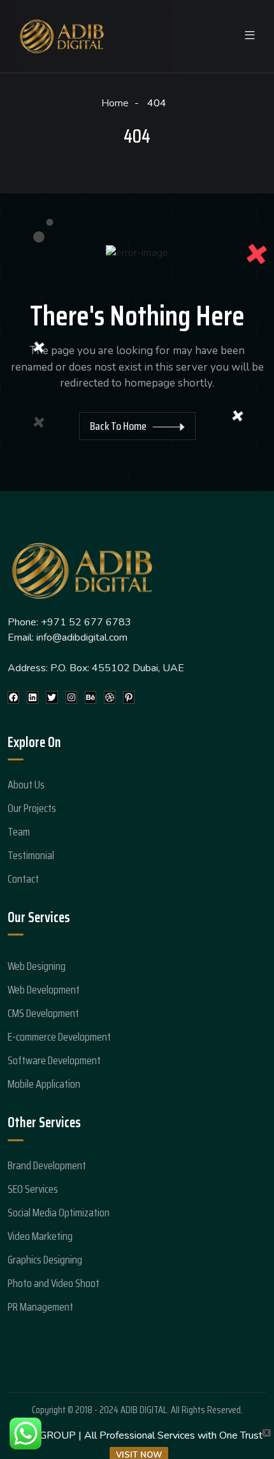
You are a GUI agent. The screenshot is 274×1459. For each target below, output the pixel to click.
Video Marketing (40, 1236)
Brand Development (47, 1165)
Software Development (54, 1060)
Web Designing (37, 966)
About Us (26, 785)
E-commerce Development (59, 1037)
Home (116, 103)
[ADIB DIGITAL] (61, 36)
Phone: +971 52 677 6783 (69, 622)
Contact (23, 879)
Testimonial (31, 855)
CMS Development (43, 1013)
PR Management (40, 1307)
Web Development (44, 990)
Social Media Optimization (59, 1212)
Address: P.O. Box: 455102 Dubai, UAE (96, 668)
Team (19, 832)
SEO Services (33, 1189)
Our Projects (32, 808)
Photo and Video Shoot (53, 1283)
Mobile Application (44, 1084)
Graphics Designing (45, 1260)
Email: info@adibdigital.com (67, 637)
